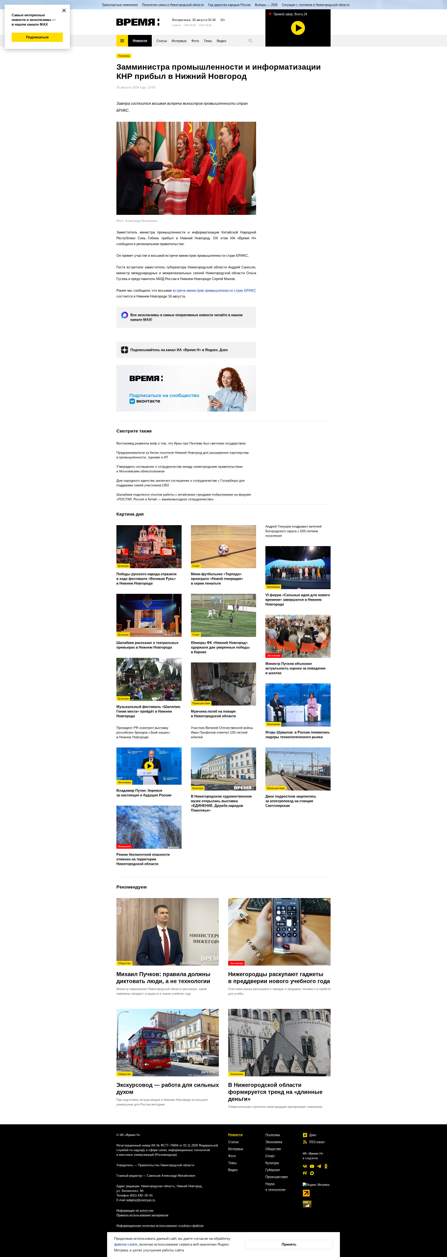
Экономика (273, 1142)
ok (326, 1166)
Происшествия (276, 1177)
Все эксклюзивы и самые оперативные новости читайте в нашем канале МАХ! (186, 317)
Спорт (270, 1156)
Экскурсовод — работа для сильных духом (167, 1084)
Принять (289, 1244)
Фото (232, 1156)
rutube (305, 1173)
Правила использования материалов (142, 1215)
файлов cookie (125, 1244)
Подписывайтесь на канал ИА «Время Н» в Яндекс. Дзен (179, 350)
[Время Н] (137, 22)
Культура (272, 1163)
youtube (312, 1166)
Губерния (272, 1170)
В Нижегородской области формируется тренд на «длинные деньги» (275, 1087)
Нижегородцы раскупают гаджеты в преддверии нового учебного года (279, 973)
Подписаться (37, 37)
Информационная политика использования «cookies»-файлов (159, 1225)
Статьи (233, 1142)
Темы (232, 1163)
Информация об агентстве (134, 1210)
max (312, 1173)
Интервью (235, 1149)
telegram (319, 1166)
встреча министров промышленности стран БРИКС (214, 290)
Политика (123, 55)
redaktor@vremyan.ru (140, 1200)
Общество (273, 1149)
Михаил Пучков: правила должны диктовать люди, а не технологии (163, 973)
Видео (233, 1170)
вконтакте (305, 1166)
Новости (235, 1135)
